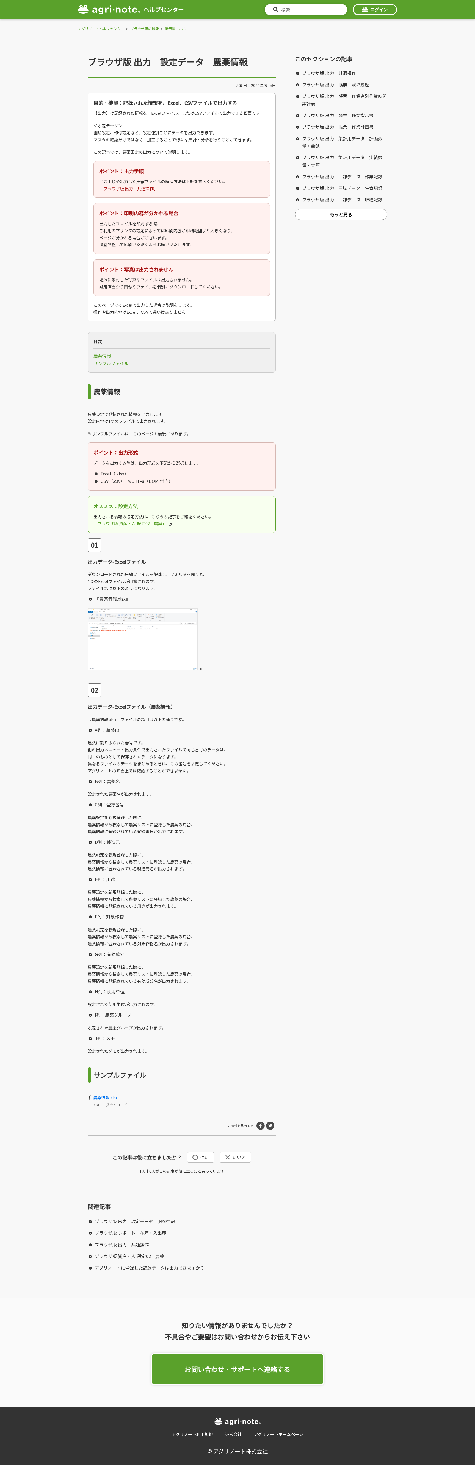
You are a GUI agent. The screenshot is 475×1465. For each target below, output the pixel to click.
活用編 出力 (175, 28)
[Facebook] (260, 1126)
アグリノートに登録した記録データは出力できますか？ (150, 1267)
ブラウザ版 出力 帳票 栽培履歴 (335, 84)
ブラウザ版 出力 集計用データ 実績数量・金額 (342, 161)
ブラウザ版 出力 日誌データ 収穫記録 (342, 199)
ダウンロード (116, 1104)
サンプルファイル (111, 363)
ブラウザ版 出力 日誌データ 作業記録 (342, 176)
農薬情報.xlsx (105, 1097)
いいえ (239, 1157)
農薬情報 (102, 355)
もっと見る (341, 214)
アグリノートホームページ (278, 1434)
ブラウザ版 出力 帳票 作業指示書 (338, 115)
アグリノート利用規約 (192, 1434)
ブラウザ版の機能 (144, 28)
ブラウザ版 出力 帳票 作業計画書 (338, 127)
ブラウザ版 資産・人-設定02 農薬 (129, 1256)
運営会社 (233, 1434)
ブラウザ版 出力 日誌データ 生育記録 (342, 188)
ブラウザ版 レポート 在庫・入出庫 (130, 1232)
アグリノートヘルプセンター (101, 28)
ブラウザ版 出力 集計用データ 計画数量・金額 (342, 142)
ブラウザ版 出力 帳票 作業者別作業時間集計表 (344, 100)
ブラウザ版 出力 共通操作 (122, 1244)
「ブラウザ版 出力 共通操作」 (128, 188)
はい (204, 1157)
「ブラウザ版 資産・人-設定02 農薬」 (129, 523)
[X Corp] (270, 1126)
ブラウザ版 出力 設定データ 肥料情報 (135, 1221)
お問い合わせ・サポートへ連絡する (237, 1369)
